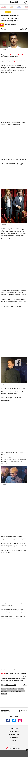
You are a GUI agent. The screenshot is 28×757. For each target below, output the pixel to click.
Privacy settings (14, 734)
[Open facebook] (8, 720)
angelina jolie (4, 691)
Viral (3, 12)
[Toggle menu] (2, 2)
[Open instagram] (20, 720)
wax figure (8, 12)
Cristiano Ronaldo (10, 55)
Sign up (3, 673)
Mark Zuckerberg (18, 62)
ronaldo (9, 689)
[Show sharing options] (26, 222)
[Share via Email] (26, 29)
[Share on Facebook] (21, 29)
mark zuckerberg (20, 691)
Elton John (21, 55)
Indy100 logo (14, 2)
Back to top (24, 710)
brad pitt (12, 691)
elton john (21, 689)
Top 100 (3, 6)
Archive (14, 741)
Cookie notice (14, 738)
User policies (14, 728)
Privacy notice (14, 731)
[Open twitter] (14, 720)
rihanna (15, 689)
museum (3, 689)
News (11, 6)
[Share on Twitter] (23, 29)
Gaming (19, 6)
